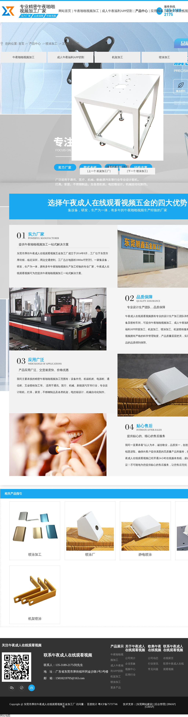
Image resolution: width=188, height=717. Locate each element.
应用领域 (157, 11)
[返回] (125, 166)
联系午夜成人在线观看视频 (173, 666)
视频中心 (130, 669)
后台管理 (160, 704)
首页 (21, 43)
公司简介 (130, 658)
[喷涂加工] (35, 527)
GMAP (149, 706)
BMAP (171, 704)
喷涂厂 (90, 554)
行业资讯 (153, 663)
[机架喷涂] (35, 591)
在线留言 (168, 658)
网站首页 (65, 11)
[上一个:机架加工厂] (99, 171)
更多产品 (116, 687)
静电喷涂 (145, 554)
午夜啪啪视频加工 (86, 11)
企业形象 (130, 663)
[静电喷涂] (145, 527)
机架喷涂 (34, 618)
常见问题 (153, 669)
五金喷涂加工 (71, 43)
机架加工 (117, 57)
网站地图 (5, 715)
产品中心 (141, 11)
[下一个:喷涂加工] (137, 171)
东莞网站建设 (144, 704)
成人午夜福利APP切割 (117, 11)
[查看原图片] (113, 166)
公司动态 (153, 658)
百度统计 (92, 704)
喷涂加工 (51, 43)
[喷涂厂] (90, 527)
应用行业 (130, 674)
